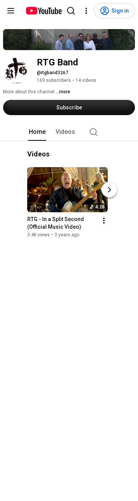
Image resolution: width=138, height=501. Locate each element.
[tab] (37, 132)
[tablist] (69, 132)
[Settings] (86, 10)
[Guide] (10, 10)
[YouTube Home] (43, 10)
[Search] (71, 10)
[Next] (109, 190)
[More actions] (104, 221)
